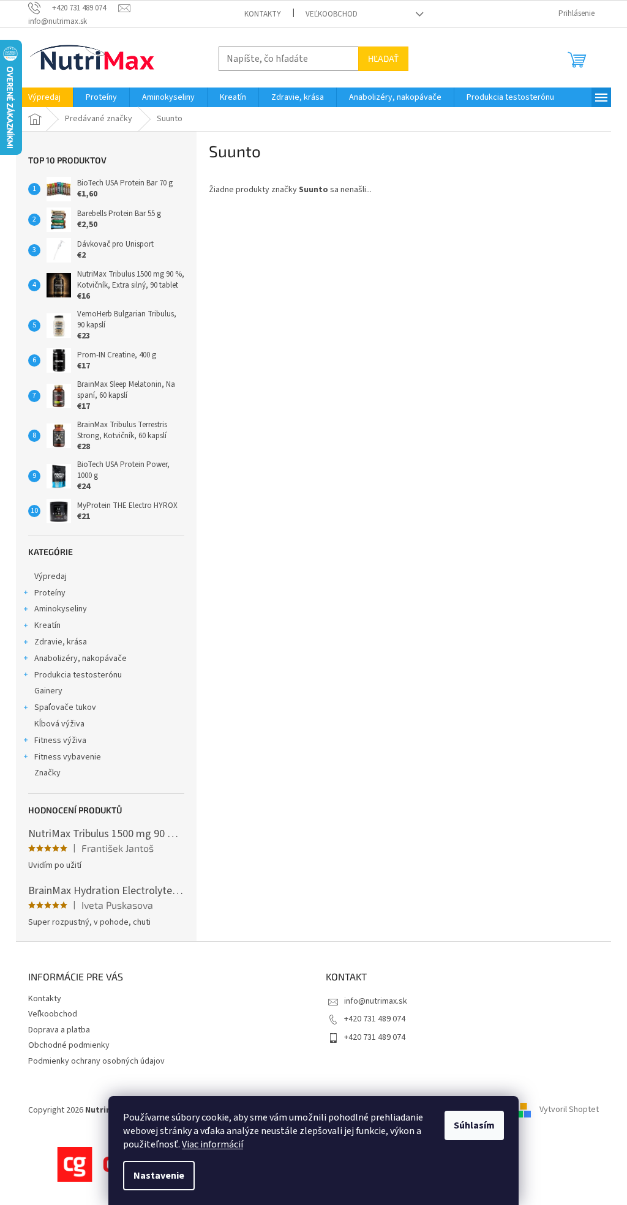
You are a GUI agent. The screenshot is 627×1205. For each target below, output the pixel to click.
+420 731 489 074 (374, 1019)
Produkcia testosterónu (78, 675)
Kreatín (47, 625)
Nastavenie (158, 1175)
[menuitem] (44, 97)
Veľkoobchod (332, 14)
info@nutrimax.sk (375, 1001)
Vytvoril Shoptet (569, 1110)
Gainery (48, 691)
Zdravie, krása (60, 642)
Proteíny (50, 593)
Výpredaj (50, 576)
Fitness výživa (60, 740)
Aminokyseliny (60, 609)
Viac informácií (212, 1144)
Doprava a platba (59, 1030)
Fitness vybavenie (67, 757)
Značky (47, 773)
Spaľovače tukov (65, 707)
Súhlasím (474, 1125)
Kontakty (262, 14)
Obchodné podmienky (69, 1045)
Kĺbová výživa (59, 724)
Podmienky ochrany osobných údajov (96, 1061)
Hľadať (383, 58)
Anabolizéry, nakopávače (80, 658)
